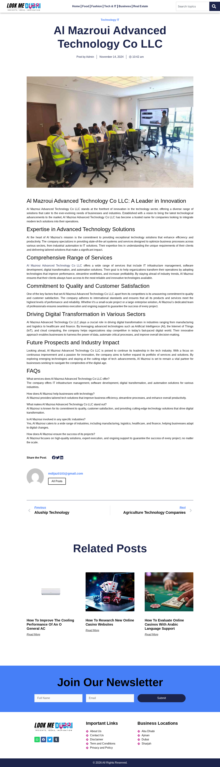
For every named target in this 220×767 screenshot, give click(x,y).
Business (125, 6)
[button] (54, 457)
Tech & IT (110, 6)
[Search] (214, 6)
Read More (33, 634)
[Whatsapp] (37, 739)
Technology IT (110, 19)
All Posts (57, 481)
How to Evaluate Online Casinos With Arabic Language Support (164, 624)
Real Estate (140, 6)
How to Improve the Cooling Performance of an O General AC (50, 624)
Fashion (96, 6)
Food (85, 6)
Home (76, 6)
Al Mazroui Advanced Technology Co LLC (54, 265)
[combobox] (192, 6)
